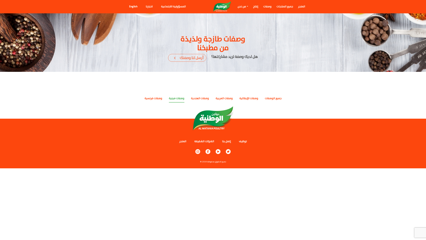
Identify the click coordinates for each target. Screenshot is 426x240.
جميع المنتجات (285, 6)
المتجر (301, 6)
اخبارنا (149, 6)
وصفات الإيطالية (248, 98)
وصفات (267, 6)
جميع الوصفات (273, 98)
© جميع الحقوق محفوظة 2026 (213, 161)
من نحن (242, 6)
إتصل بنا (226, 141)
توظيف (243, 141)
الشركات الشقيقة (204, 141)
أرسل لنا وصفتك (192, 58)
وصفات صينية (176, 98)
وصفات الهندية (200, 98)
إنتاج (255, 6)
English (133, 6)
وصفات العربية (224, 98)
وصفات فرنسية (153, 98)
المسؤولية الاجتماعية (173, 6)
